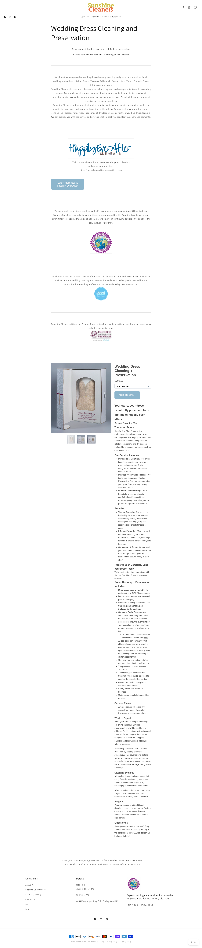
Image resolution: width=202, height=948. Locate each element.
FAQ (27, 909)
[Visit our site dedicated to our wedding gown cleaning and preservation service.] (101, 158)
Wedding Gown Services (35, 890)
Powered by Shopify (97, 942)
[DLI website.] (101, 253)
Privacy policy (112, 941)
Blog (27, 904)
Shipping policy (125, 941)
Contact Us (30, 899)
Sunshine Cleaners (83, 942)
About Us (29, 885)
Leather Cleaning (33, 894)
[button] (6, 7)
